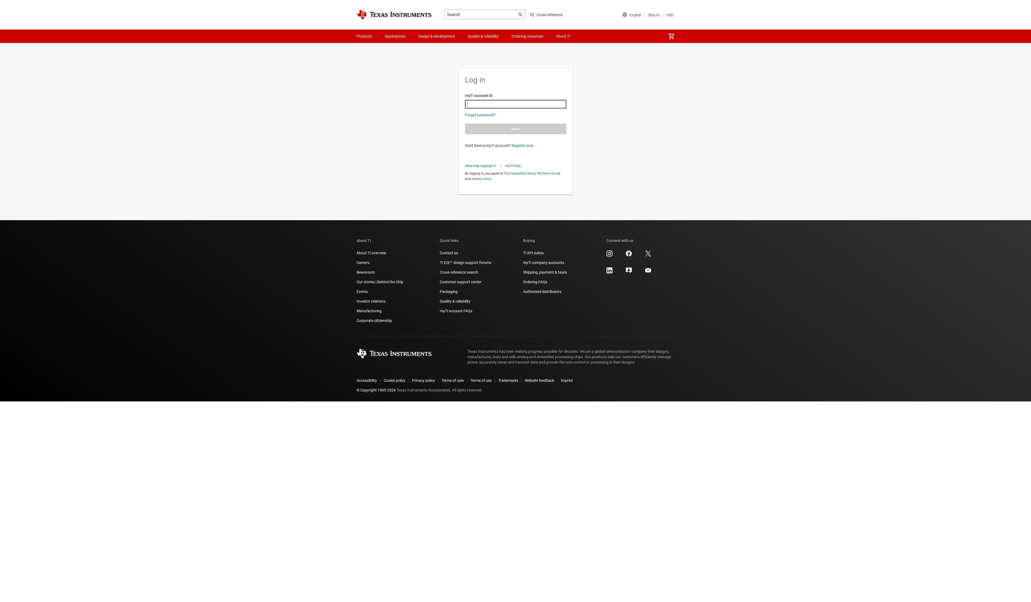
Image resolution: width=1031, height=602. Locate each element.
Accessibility (367, 380)
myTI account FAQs (456, 311)
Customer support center (460, 282)
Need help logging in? (480, 166)
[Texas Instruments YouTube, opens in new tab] (648, 272)
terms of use (551, 173)
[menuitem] (671, 36)
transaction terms (522, 173)
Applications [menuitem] (395, 36)
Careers (363, 262)
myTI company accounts (543, 262)
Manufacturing (369, 311)
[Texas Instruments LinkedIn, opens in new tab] (609, 272)
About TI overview (371, 253)
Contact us (449, 253)
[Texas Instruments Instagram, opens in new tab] (609, 255)
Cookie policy (394, 380)
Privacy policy (423, 380)
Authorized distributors (542, 291)
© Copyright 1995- (376, 390)
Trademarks (508, 380)
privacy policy (481, 179)
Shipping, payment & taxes (545, 272)
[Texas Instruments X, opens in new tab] (648, 255)
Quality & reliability (455, 301)
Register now (522, 145)
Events (362, 291)
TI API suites (533, 253)
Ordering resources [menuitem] (527, 36)
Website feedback (539, 380)
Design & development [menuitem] (436, 36)
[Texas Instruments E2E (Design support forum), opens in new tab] (629, 272)
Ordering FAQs (535, 282)
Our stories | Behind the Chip (380, 282)
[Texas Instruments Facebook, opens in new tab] (629, 255)
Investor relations (371, 301)
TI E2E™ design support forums (465, 262)
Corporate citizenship (374, 320)
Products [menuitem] (364, 36)
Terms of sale (453, 380)
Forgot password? (480, 115)
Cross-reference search (459, 272)
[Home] (394, 15)
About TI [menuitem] (563, 36)
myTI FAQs (513, 166)
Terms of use (481, 380)
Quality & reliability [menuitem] (483, 36)
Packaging (449, 291)
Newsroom (366, 272)
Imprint (567, 380)
